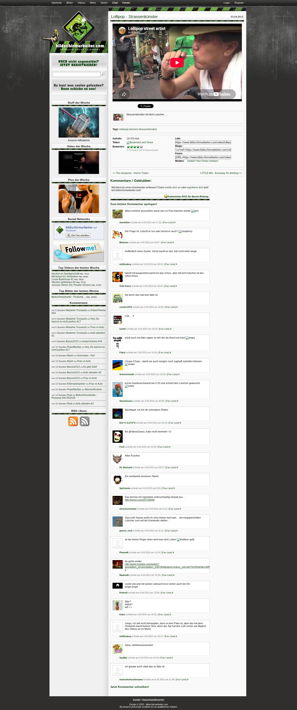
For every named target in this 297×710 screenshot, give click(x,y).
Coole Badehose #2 (63, 279)
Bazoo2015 (72, 341)
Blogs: (179, 146)
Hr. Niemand (125, 467)
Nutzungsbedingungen (153, 699)
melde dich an (173, 187)
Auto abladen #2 (92, 372)
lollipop (123, 129)
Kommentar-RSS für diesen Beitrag (187, 196)
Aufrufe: (117, 138)
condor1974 (125, 307)
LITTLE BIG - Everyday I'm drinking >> (221, 173)
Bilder (69, 2)
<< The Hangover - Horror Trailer (130, 173)
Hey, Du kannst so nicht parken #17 (75, 320)
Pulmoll (123, 592)
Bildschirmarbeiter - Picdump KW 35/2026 (74, 396)
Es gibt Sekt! (90, 366)
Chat (115, 2)
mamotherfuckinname (131, 679)
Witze (93, 2)
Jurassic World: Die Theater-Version (71, 285)
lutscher (133, 129)
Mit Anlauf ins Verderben (65, 276)
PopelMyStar (74, 347)
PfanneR (123, 552)
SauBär (123, 657)
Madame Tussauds (76, 310)
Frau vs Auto (97, 327)
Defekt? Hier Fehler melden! (202, 161)
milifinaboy (125, 264)
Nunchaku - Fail (86, 355)
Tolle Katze (125, 286)
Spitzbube (124, 488)
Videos (81, 2)
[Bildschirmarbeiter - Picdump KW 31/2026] (79, 213)
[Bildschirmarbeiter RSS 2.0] (73, 426)
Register (239, 2)
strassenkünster (147, 129)
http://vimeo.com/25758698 (140, 500)
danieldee (124, 222)
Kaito (122, 614)
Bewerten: (118, 146)
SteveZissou (126, 401)
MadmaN (124, 575)
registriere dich (195, 187)
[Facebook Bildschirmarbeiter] (79, 239)
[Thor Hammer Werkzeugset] (79, 137)
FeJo (122, 447)
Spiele (104, 2)
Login (227, 2)
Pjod (69, 395)
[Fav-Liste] (168, 222)
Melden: (179, 161)
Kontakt (136, 699)
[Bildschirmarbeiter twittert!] (79, 261)
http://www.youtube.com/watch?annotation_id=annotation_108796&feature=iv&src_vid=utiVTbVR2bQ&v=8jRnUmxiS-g (172, 567)
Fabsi (122, 352)
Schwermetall (126, 374)
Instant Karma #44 (92, 341)
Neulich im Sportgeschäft (65, 273)
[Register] (79, 69)
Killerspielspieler (76, 383)
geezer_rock (125, 530)
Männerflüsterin (93, 389)
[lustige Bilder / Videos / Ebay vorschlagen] (79, 94)
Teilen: (116, 142)
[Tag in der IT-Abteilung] (79, 174)
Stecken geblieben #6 (64, 282)
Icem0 (122, 329)
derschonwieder (128, 509)
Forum (126, 2)
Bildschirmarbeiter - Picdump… (69, 297)
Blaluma (123, 242)
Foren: (179, 153)
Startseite (57, 2)
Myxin (70, 355)
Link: (178, 138)
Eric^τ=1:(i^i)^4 (127, 423)
